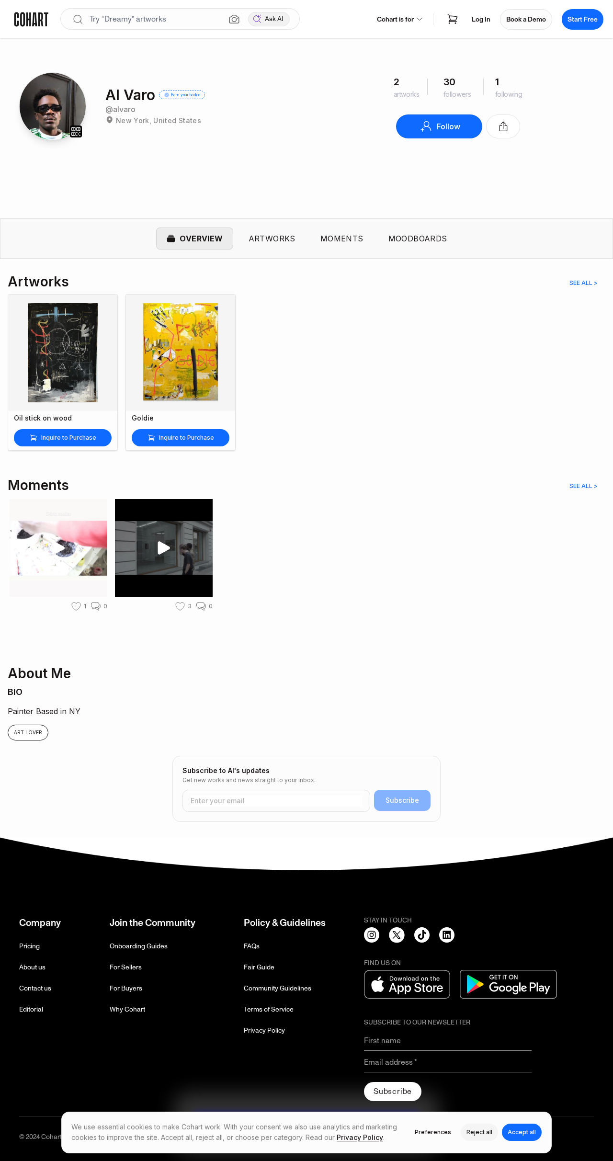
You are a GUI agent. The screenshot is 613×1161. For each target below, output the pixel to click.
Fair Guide (259, 967)
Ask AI (274, 18)
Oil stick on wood (43, 418)
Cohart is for (395, 19)
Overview (201, 238)
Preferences (433, 1132)
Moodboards (417, 238)
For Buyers (126, 988)
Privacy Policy (264, 1030)
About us (32, 967)
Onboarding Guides (139, 946)
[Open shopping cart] (452, 19)
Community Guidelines (277, 988)
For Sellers (126, 967)
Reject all (479, 1132)
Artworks (272, 238)
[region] (306, 378)
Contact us (35, 988)
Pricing (29, 946)
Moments (341, 238)
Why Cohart (127, 1009)
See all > (583, 282)
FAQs (252, 946)
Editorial (31, 1009)
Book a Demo (526, 19)
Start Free (583, 19)
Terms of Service (269, 1009)
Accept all (522, 1132)
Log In (481, 19)
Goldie (143, 418)
